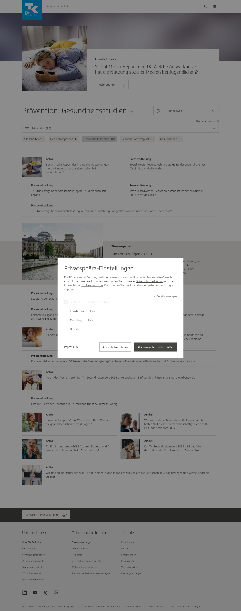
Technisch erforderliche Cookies (89, 302)
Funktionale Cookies (82, 311)
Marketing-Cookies (81, 320)
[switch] (165, 296)
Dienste (75, 329)
